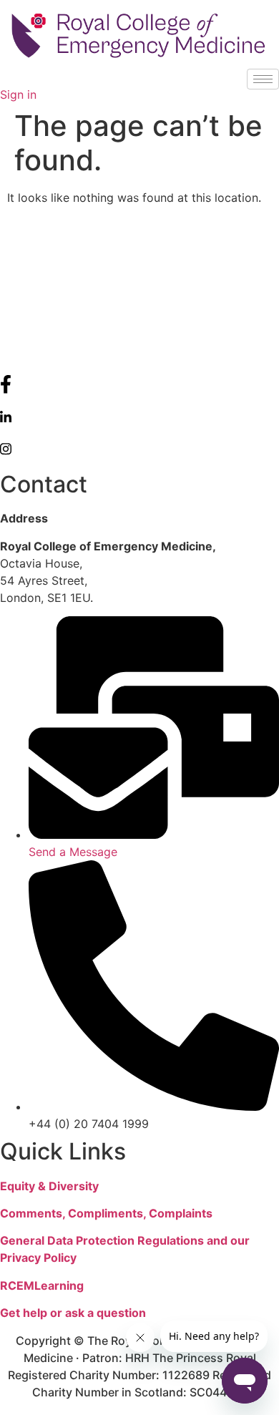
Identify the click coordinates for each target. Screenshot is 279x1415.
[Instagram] (139, 448)
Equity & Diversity (49, 1186)
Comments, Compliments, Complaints (106, 1213)
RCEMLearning (42, 1285)
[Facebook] (139, 384)
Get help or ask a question (73, 1312)
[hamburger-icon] (263, 79)
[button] (4, 77)
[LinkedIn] (139, 416)
